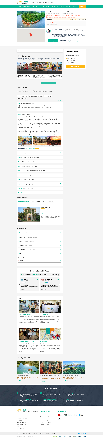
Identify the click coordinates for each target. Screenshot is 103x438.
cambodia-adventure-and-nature (35, 9)
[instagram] (83, 433)
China (37, 6)
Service (50, 50)
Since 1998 (22, 393)
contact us (35, 433)
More (74, 6)
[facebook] (81, 433)
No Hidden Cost (70, 399)
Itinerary (26, 50)
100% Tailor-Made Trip (25, 399)
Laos (48, 418)
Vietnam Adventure (22, 375)
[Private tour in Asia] (24, 2)
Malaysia (49, 422)
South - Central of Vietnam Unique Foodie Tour (49, 376)
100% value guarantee (22, 418)
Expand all (60, 100)
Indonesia (54, 6)
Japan (32, 6)
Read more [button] (23, 289)
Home (19, 6)
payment (53, 433)
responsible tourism (21, 422)
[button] (30, 35)
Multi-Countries (26, 6)
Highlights (20, 50)
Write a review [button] (54, 274)
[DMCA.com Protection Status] (56, 436)
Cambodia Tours (26, 9)
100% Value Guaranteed (49, 399)
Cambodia (68, 6)
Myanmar (42, 420)
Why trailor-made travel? (22, 416)
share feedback (20, 428)
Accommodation (34, 50)
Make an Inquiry (75, 66)
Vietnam (48, 6)
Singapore (49, 420)
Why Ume (73, 1)
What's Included (43, 50)
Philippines (61, 6)
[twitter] (79, 433)
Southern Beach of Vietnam (70, 375)
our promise (19, 420)
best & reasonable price (22, 424)
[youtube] (85, 433)
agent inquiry (20, 426)
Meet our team (26, 433)
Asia (48, 424)
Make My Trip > (83, 6)
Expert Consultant (48, 393)
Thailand (42, 6)
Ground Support (70, 393)
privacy (47, 433)
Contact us (81, 1)
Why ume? (19, 414)
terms (41, 433)
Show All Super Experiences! (30, 82)
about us (18, 433)
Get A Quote (53, 41)
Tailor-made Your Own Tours (48, 82)
